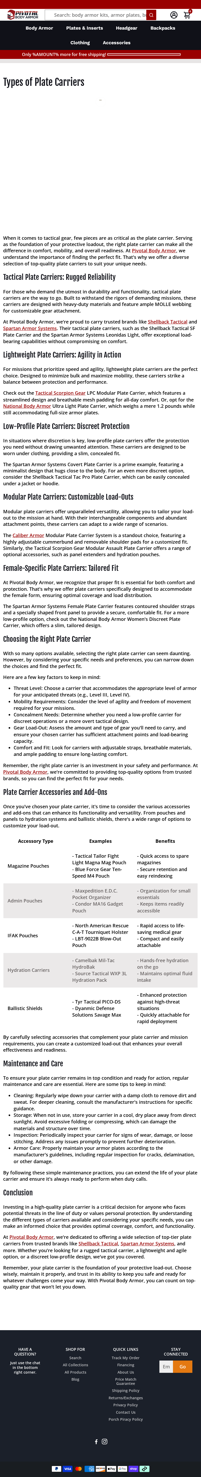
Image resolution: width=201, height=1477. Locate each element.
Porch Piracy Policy (126, 1420)
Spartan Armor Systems (30, 328)
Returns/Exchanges (126, 1398)
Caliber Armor (28, 535)
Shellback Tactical (167, 322)
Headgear (126, 28)
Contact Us (126, 1413)
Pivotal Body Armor (154, 250)
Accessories (117, 42)
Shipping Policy (125, 1391)
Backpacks (162, 28)
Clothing (80, 42)
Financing (125, 1365)
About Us (126, 1372)
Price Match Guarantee (125, 1382)
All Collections (75, 1365)
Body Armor (39, 28)
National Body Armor (27, 406)
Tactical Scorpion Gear (60, 393)
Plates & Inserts (84, 28)
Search (75, 1358)
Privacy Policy (125, 1405)
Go (183, 1366)
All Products (75, 1372)
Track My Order (125, 1358)
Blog (75, 1380)
